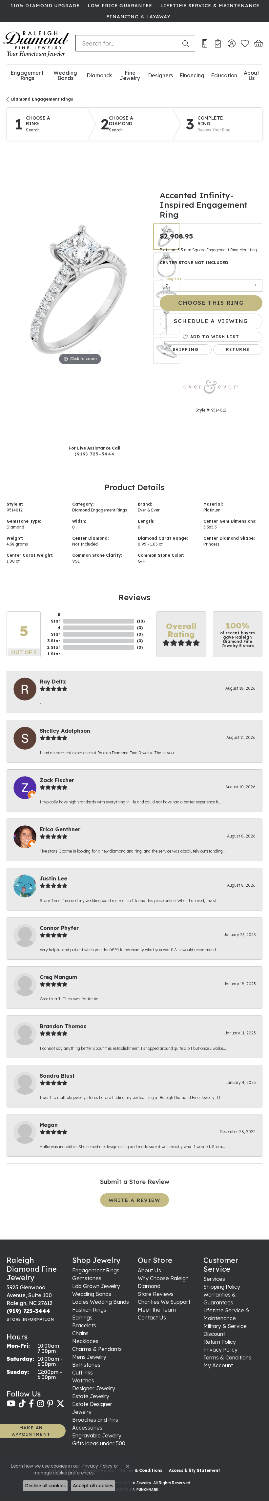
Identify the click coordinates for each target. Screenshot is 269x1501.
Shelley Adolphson (65, 730)
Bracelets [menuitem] (84, 1325)
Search (33, 130)
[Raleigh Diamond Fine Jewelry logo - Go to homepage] (36, 43)
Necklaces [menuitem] (85, 1341)
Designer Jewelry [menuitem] (93, 1388)
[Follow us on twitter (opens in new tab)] (60, 1404)
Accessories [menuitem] (87, 1427)
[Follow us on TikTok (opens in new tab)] (22, 1404)
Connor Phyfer (59, 928)
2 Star (53, 647)
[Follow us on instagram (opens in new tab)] (40, 1404)
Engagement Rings (27, 75)
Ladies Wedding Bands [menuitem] (100, 1302)
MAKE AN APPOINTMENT (31, 1431)
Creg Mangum (58, 977)
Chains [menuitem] (80, 1333)
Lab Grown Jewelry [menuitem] (96, 1286)
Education (224, 75)
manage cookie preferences (63, 1473)
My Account (218, 1365)
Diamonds (99, 75)
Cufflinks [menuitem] (82, 1372)
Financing (191, 75)
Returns (238, 349)
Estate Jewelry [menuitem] (90, 1396)
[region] (80, 293)
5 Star (55, 618)
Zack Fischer (57, 780)
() (141, 621)
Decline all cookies (45, 1486)
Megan (49, 1125)
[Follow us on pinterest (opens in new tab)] (50, 1404)
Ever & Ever (149, 510)
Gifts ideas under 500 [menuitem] (98, 1443)
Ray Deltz (53, 681)
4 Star (55, 631)
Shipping (186, 349)
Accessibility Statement (194, 1470)
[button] (231, 43)
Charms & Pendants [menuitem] (97, 1349)
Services (214, 1279)
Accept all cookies (93, 1486)
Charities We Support (164, 1302)
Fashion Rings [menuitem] (89, 1309)
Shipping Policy (221, 1286)
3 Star (53, 640)
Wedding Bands (65, 75)
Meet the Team (157, 1309)
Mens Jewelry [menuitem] (89, 1357)
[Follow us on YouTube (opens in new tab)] (11, 1404)
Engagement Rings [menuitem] (95, 1270)
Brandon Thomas (63, 1026)
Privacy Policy (220, 1349)
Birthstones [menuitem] (86, 1364)
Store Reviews (156, 1294)
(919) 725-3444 (94, 453)
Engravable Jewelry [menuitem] (96, 1435)
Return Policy (219, 1341)
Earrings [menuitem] (82, 1317)
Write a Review (134, 1200)
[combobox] (127, 43)
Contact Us (152, 1317)
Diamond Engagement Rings (42, 99)
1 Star (54, 653)
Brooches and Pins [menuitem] (95, 1419)
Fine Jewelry (130, 75)
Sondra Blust (57, 1075)
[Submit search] (187, 43)
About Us (251, 75)
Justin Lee (53, 878)
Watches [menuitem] (83, 1380)
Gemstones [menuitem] (86, 1278)
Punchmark (147, 1490)
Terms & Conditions (227, 1357)
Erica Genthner (60, 829)
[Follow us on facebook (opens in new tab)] (31, 1404)
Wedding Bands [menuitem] (91, 1294)
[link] (45, 5)
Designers (160, 75)
